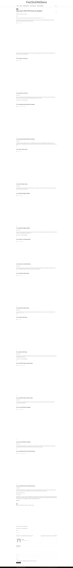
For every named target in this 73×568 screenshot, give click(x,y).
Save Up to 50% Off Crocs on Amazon (29, 11)
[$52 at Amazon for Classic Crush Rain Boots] (36, 250)
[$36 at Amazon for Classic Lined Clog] (36, 74)
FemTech (20, 5)
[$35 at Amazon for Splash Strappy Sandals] (36, 209)
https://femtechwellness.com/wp (24, 540)
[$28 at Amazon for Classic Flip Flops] (36, 333)
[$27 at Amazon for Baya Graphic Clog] (36, 37)
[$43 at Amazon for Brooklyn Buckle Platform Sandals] (36, 120)
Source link (17, 532)
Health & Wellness (33, 5)
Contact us (56, 567)
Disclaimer (45, 567)
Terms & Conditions (49, 567)
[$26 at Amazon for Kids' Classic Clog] (36, 165)
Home (17, 5)
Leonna (22, 539)
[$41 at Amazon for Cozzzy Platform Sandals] (36, 423)
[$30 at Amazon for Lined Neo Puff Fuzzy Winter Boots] (36, 467)
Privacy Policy (41, 567)
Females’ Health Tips (26, 5)
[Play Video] (17, 504)
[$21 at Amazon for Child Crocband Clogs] (36, 289)
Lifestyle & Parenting (40, 5)
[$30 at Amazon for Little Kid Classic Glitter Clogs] (36, 379)
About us (53, 567)
